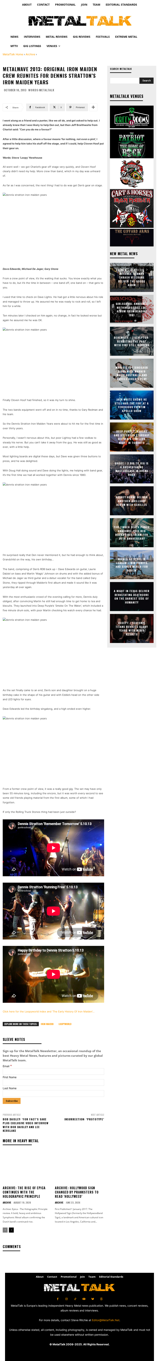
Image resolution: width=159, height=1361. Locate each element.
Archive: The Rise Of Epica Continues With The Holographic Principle (24, 1192)
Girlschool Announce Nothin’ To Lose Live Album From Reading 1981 (132, 309)
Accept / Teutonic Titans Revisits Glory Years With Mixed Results (132, 628)
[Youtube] (83, 1299)
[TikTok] (75, 1299)
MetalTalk (46, 90)
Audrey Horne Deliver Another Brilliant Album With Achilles (132, 501)
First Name (9, 1077)
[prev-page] (5, 1230)
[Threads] (101, 1299)
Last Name (9, 1088)
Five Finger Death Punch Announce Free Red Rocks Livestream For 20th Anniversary (131, 532)
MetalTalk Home (13, 54)
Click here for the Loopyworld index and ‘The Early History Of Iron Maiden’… (49, 1011)
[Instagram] (66, 1299)
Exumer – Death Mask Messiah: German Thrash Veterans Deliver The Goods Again (131, 277)
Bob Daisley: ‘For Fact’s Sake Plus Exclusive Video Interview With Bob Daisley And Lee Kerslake (25, 1125)
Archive (30, 54)
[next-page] (11, 1230)
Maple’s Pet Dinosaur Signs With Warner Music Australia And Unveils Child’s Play (132, 373)
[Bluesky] (92, 1299)
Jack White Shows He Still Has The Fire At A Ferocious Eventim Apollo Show (132, 405)
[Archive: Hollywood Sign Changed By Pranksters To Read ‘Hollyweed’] (79, 1167)
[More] (93, 107)
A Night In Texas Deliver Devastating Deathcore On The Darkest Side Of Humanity (131, 596)
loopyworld (65, 1024)
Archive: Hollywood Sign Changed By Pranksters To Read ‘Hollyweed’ (77, 1192)
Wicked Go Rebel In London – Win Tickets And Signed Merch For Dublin (132, 564)
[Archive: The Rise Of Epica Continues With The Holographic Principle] (27, 1167)
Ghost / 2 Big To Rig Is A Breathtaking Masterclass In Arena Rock (132, 469)
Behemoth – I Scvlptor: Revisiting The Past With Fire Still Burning (131, 341)
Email (7, 1066)
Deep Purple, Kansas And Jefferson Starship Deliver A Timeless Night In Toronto (131, 437)
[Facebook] (57, 1299)
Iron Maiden (47, 1024)
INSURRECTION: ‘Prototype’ (84, 1119)
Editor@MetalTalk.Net (105, 1320)
